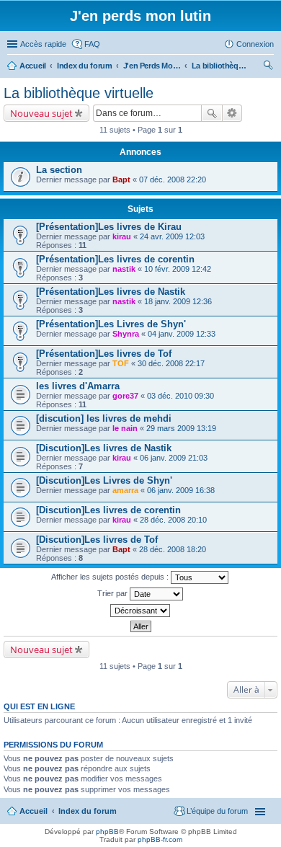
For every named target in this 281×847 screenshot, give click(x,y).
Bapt (121, 179)
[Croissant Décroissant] (140, 610)
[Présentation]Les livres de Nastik (110, 291)
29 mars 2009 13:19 (181, 428)
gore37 (125, 395)
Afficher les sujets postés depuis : (111, 576)
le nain (125, 428)
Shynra (125, 333)
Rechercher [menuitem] (268, 67)
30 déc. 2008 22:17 (171, 363)
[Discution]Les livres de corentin (108, 510)
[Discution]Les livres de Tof (97, 539)
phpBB (107, 831)
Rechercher (212, 113)
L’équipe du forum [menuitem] (217, 811)
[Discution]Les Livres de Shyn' (104, 480)
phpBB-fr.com (160, 839)
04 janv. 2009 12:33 (181, 333)
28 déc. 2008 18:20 (172, 549)
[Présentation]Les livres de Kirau (109, 226)
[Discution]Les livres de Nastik (103, 448)
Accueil (33, 811)
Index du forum (87, 811)
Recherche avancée (232, 113)
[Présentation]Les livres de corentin (115, 259)
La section (59, 169)
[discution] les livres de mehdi (103, 418)
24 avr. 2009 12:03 (172, 236)
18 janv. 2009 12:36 (178, 301)
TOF (120, 363)
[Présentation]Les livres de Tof (103, 353)
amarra (125, 490)
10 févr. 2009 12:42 (177, 269)
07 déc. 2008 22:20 (172, 179)
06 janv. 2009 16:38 (181, 490)
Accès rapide (43, 44)
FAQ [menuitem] (92, 44)
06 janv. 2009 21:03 (174, 457)
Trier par (113, 593)
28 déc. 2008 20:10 (173, 519)
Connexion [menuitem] (255, 44)
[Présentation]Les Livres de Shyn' (111, 324)
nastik (123, 269)
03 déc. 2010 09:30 (180, 395)
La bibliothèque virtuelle (78, 93)
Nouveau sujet (41, 113)
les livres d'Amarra (78, 386)
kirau (121, 236)
